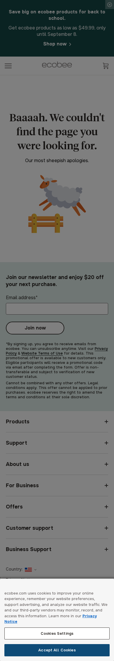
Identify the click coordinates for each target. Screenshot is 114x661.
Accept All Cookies (56, 650)
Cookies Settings (57, 633)
